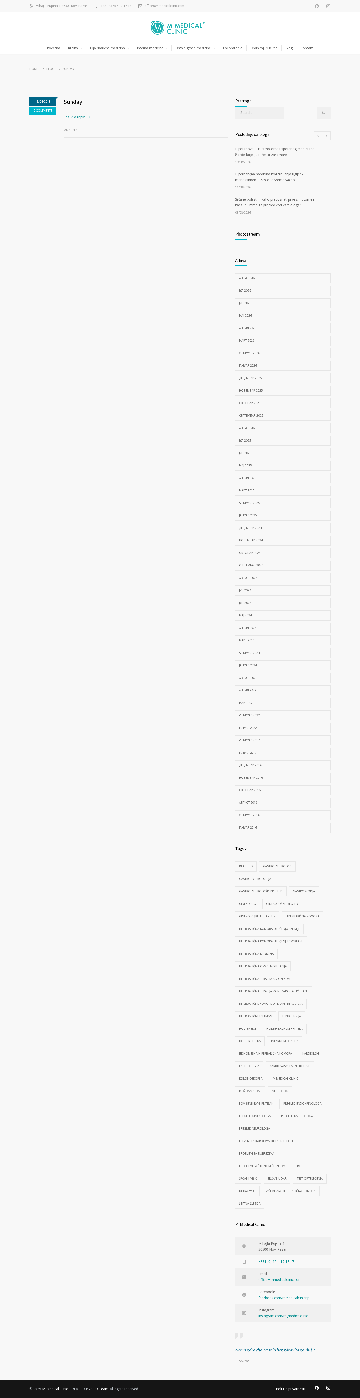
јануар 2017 (248, 753)
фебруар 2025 (249, 503)
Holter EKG (247, 1029)
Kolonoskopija (251, 1078)
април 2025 (247, 478)
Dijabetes (246, 866)
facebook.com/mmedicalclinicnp (283, 1297)
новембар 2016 (251, 778)
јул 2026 (245, 290)
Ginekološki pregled (282, 904)
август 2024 (248, 578)
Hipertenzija (291, 1016)
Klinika (73, 48)
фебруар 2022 (249, 715)
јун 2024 (245, 603)
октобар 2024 (250, 553)
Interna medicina (150, 48)
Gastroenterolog (277, 866)
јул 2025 (245, 440)
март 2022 (246, 703)
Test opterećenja (310, 1178)
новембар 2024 (251, 540)
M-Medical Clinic (285, 1078)
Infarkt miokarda (285, 1041)
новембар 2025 (251, 390)
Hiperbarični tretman (255, 1016)
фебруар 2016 (249, 815)
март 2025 (246, 490)
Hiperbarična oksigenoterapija (263, 966)
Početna (53, 48)
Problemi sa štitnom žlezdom (262, 1166)
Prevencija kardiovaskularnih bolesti (268, 1141)
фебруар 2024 (249, 653)
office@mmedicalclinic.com (164, 6)
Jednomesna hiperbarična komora (265, 1053)
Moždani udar (250, 1091)
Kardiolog (310, 1053)
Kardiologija (249, 1066)
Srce (299, 1166)
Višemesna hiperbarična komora (291, 1191)
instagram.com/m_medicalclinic (283, 1316)
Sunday (73, 102)
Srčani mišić (248, 1178)
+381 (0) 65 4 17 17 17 (116, 6)
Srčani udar (277, 1178)
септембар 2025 (251, 415)
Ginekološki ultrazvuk (257, 916)
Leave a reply (74, 117)
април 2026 (247, 328)
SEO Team (99, 1388)
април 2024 (247, 628)
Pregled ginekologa (255, 1116)
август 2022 (248, 678)
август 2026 (248, 278)
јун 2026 (245, 303)
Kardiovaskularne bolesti (290, 1066)
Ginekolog (247, 904)
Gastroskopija (304, 891)
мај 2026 (245, 315)
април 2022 (247, 690)
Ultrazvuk (247, 1191)
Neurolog (280, 1091)
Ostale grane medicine (193, 48)
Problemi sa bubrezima (256, 1153)
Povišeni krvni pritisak (256, 1103)
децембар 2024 (250, 528)
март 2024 (246, 640)
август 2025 (248, 428)
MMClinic (71, 130)
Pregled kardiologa (297, 1116)
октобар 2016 (250, 790)
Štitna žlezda (250, 1203)
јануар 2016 (248, 827)
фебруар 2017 (249, 740)
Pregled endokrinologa (302, 1103)
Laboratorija (232, 48)
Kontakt (306, 48)
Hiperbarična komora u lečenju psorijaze (271, 941)
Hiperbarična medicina (107, 48)
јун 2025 (245, 453)
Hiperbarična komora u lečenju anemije (269, 929)
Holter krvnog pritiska (284, 1029)
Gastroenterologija (255, 879)
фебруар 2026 (249, 353)
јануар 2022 (248, 728)
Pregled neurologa (254, 1128)
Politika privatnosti (290, 1388)
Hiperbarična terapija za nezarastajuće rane (273, 991)
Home (33, 69)
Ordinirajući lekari (263, 48)
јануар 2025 (248, 515)
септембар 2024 (251, 565)
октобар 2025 (250, 403)
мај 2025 (245, 465)
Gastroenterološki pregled (261, 891)
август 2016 (248, 803)
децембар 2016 (250, 765)
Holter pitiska (250, 1041)
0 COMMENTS (43, 110)
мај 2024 (245, 615)
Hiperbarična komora (302, 916)
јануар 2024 (248, 665)
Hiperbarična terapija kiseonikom (264, 979)
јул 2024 (245, 590)
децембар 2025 (250, 378)
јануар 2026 (248, 365)
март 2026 (246, 340)
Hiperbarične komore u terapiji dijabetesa (271, 1004)
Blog (289, 48)
